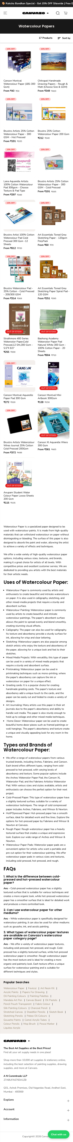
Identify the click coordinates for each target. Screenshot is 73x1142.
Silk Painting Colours (15, 1008)
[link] (36, 1041)
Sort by (65, 38)
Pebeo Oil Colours (37, 1016)
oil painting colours (15, 996)
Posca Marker (47, 1023)
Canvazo (46, 1136)
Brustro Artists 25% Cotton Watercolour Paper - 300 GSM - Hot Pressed (19, 134)
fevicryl (32, 988)
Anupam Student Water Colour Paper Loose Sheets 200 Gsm (19, 496)
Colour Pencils (11, 1023)
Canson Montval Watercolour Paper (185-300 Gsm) (19, 84)
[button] (6, 13)
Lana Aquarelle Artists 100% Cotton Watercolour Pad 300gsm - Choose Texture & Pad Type (18, 186)
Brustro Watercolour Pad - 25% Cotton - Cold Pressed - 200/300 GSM (19, 291)
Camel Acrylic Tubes (36, 1020)
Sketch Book (56, 1012)
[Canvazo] (35, 13)
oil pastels (51, 1000)
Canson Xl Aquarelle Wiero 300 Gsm (53, 444)
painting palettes (39, 996)
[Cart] (65, 13)
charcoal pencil (39, 1008)
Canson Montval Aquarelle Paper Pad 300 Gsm (18, 397)
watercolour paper (14, 988)
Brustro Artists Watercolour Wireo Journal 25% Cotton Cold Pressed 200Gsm (19, 445)
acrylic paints (11, 992)
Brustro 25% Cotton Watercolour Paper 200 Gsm (53, 132)
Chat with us (58, 1134)
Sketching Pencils (13, 1016)
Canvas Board (33, 1000)
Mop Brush (29, 1023)
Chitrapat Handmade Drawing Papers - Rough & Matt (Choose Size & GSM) (53, 84)
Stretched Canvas (13, 1012)
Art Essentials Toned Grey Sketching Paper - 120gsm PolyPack (52, 238)
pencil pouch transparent (18, 1004)
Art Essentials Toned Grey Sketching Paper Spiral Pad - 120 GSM (53, 291)
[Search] (58, 13)
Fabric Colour (42, 1004)
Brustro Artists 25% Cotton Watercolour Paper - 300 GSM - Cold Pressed (53, 184)
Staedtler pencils (36, 1012)
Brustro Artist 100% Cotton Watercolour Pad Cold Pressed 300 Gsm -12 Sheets (19, 239)
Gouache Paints (12, 1020)
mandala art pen (13, 1000)
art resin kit (47, 988)
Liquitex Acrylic (12, 1028)
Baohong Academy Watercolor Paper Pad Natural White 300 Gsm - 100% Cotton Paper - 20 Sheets (52, 345)
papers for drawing (33, 992)
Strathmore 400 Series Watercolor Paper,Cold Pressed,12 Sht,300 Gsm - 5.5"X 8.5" (18, 343)
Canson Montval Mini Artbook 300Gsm (49, 397)
